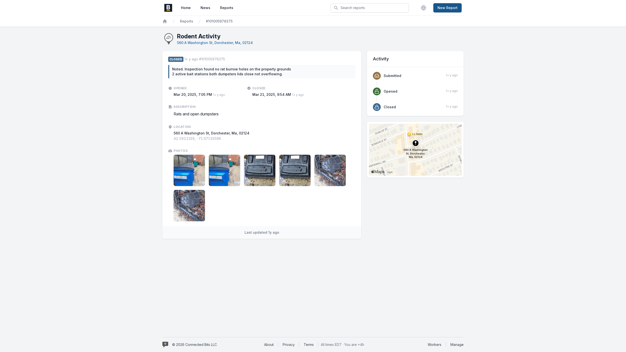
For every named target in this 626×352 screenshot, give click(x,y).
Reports (226, 8)
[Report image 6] (189, 205)
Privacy (289, 344)
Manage (457, 344)
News (205, 8)
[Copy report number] (227, 59)
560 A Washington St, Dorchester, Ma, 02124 (215, 43)
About (269, 344)
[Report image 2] (224, 170)
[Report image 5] (330, 170)
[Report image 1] (189, 170)
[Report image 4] (295, 170)
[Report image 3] (259, 170)
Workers (434, 344)
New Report (447, 8)
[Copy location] (223, 138)
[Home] (164, 21)
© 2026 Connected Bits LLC (194, 344)
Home (186, 8)
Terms (309, 344)
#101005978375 (219, 21)
